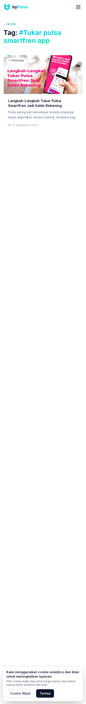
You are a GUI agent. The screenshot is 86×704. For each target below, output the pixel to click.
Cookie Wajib (20, 693)
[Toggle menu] (78, 7)
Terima (45, 693)
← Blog (10, 24)
